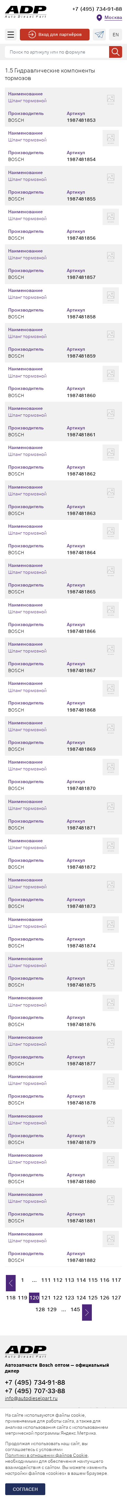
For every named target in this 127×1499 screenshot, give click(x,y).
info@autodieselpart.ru (31, 1398)
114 (81, 1280)
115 (93, 1280)
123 (69, 1297)
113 (69, 1280)
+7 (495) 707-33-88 (35, 1391)
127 (116, 1297)
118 (11, 1297)
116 (104, 1280)
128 (40, 1309)
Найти (115, 52)
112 (58, 1280)
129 (52, 1309)
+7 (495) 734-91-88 (97, 9)
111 (46, 1280)
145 (75, 1309)
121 (46, 1297)
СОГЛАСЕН (25, 1489)
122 (58, 1297)
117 (116, 1280)
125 (93, 1297)
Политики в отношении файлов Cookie (46, 1455)
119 (22, 1297)
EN (116, 35)
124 (81, 1297)
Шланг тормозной (27, 101)
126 (104, 1297)
